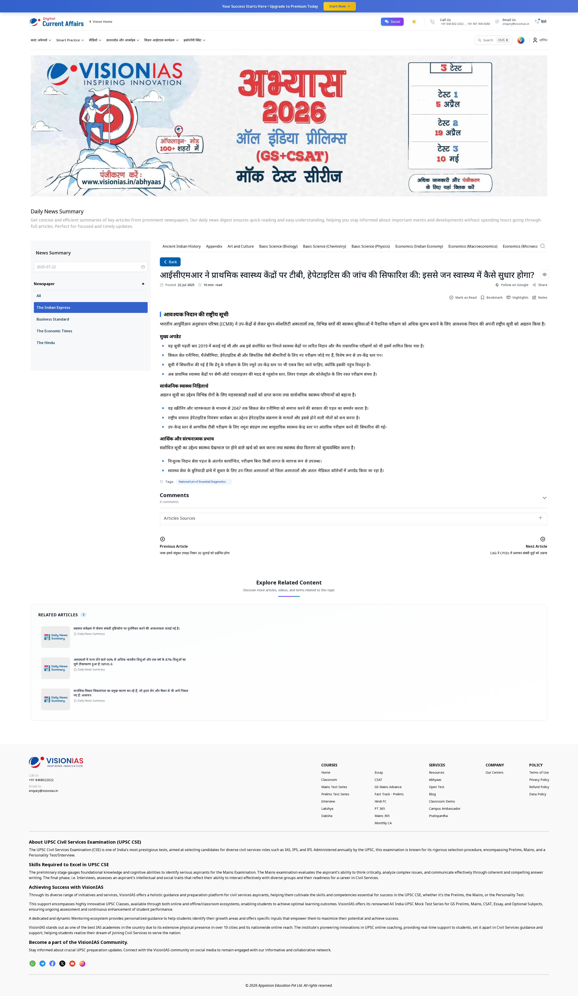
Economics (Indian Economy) (419, 246)
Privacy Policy (539, 779)
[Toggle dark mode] (414, 22)
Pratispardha (438, 816)
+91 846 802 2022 (452, 24)
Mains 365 (382, 816)
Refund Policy (539, 787)
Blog (432, 794)
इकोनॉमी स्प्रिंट (192, 40)
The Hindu (46, 342)
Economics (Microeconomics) (527, 246)
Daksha (326, 816)
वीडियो (93, 40)
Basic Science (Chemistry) (324, 246)
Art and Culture (241, 246)
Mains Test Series (334, 787)
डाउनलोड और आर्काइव (120, 40)
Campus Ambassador (444, 808)
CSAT (378, 779)
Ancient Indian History (182, 246)
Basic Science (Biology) (278, 246)
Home (325, 772)
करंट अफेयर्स (39, 40)
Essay (379, 772)
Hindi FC (381, 801)
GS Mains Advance (388, 787)
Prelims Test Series (335, 794)
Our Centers (494, 772)
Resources (436, 772)
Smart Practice (68, 40)
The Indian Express (53, 307)
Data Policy (537, 794)
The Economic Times (54, 330)
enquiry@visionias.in (43, 791)
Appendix (214, 246)
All (39, 295)
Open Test (436, 787)
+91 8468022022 (41, 780)
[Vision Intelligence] (521, 40)
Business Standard (53, 319)
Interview (328, 801)
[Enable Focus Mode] (544, 274)
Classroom (329, 779)
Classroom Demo (442, 801)
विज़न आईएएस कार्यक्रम (159, 40)
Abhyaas (435, 779)
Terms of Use (539, 772)
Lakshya (327, 808)
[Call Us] (432, 22)
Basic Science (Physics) (371, 246)
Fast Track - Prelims (389, 794)
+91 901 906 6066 (478, 24)
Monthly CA (383, 823)
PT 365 (380, 808)
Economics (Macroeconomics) (472, 246)
